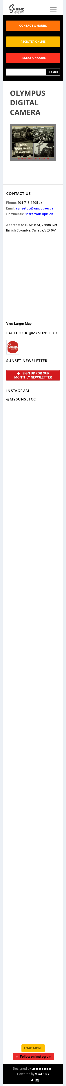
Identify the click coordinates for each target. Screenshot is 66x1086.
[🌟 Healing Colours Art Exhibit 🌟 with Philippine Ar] (33, 677)
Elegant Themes (42, 1068)
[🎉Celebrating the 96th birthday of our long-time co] (33, 867)
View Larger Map (19, 324)
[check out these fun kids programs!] (33, 836)
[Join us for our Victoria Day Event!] (33, 454)
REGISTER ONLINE (33, 41)
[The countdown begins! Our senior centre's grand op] (33, 613)
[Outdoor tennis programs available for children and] (33, 423)
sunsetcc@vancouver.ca (34, 208)
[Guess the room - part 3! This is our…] (33, 518)
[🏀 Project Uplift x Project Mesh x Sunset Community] (33, 804)
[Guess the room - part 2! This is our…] (33, 550)
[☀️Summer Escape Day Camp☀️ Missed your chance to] (33, 772)
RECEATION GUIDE (33, 58)
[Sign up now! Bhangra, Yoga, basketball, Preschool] (33, 931)
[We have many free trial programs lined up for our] (33, 486)
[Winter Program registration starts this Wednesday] (33, 963)
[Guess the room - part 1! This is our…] (33, 582)
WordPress (42, 1074)
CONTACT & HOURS (33, 25)
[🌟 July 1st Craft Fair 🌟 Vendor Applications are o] (33, 709)
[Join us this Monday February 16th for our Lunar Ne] (33, 899)
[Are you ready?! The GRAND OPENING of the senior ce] (33, 645)
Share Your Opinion (39, 214)
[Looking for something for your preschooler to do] (33, 1026)
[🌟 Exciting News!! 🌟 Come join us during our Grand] (33, 740)
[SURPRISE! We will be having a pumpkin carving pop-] (33, 994)
